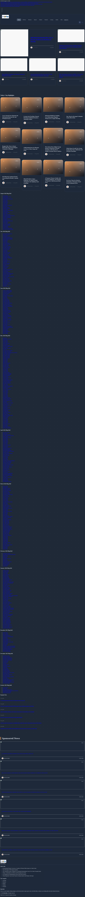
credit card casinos (6, 587)
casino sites (5, 284)
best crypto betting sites (7, 373)
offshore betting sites (6, 244)
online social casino (6, 262)
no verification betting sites (8, 473)
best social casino (6, 580)
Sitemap (14, 895)
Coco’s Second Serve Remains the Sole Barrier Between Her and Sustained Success (10, 117)
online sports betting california (8, 609)
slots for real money (6, 612)
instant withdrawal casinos (7, 238)
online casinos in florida (7, 680)
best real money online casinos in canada (10, 595)
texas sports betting (6, 578)
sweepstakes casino (6, 219)
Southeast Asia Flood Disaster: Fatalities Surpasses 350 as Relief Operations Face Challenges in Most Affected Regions (70, 47)
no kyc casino (5, 209)
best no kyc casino (6, 603)
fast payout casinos (6, 312)
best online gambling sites (7, 657)
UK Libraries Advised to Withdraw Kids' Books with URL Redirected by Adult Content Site (17, 5)
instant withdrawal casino (7, 233)
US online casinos (6, 675)
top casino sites (5, 660)
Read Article (32, 49)
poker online (5, 206)
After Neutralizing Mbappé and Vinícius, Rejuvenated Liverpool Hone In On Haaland (17, 711)
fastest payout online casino (8, 415)
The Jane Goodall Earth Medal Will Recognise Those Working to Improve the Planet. (17, 706)
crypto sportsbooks (6, 623)
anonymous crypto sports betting (9, 460)
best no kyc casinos (6, 471)
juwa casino (5, 296)
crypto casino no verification (8, 636)
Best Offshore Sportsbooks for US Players (10, 690)
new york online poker (7, 490)
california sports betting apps (8, 273)
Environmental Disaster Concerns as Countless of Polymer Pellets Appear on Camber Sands (19, 868)
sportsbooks (5, 667)
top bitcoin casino (6, 314)
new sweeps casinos (6, 223)
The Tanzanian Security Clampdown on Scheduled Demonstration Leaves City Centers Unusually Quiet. (22, 871)
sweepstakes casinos (6, 236)
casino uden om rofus (7, 605)
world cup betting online (7, 290)
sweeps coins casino (6, 292)
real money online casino (7, 659)
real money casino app (7, 505)
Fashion (40, 19)
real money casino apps (7, 477)
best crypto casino (6, 275)
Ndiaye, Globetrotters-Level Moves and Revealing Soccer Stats (14, 872)
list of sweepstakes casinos (7, 237)
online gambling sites (6, 627)
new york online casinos (7, 280)
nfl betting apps (5, 597)
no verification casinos (7, 196)
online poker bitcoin (6, 354)
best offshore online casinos (8, 295)
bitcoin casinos (5, 197)
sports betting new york (7, 590)
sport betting (5, 665)
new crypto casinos (6, 601)
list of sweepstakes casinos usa (8, 276)
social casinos (5, 267)
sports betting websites (7, 374)
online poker (5, 218)
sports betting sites (6, 212)
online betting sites (6, 357)
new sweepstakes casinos (7, 303)
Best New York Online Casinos (8, 672)
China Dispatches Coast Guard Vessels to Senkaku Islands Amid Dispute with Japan (18, 875)
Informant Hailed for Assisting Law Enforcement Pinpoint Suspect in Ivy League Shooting (52, 117)
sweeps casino (5, 277)
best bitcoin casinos (6, 248)
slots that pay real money (7, 658)
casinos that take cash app (7, 611)
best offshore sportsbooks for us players (10, 352)
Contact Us (66, 19)
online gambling (6, 669)
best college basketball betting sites (9, 554)
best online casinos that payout (8, 681)
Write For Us (2, 895)
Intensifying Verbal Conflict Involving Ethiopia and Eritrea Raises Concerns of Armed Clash (18, 728)
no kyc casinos (5, 370)
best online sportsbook (7, 283)
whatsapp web (5, 410)
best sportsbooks (6, 678)
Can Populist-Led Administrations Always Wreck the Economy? (14, 874)
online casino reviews (7, 692)
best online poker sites (7, 247)
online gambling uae (6, 650)
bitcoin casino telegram (7, 217)
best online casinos (6, 304)
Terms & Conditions (9, 895)
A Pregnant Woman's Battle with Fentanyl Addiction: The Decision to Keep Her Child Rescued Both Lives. (53, 180)
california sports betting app (8, 582)
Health (57, 19)
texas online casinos (6, 585)
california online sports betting (8, 608)
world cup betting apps (7, 377)
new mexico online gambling (8, 229)
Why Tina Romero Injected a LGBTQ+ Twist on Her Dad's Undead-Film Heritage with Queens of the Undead (71, 76)
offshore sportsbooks (6, 216)
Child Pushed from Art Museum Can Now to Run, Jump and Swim (31, 149)
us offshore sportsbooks (7, 648)
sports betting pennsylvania (8, 220)
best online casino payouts (7, 501)
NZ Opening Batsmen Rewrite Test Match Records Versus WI (12, 700)
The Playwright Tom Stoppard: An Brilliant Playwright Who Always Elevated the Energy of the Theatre (30, 830)
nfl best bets (5, 677)
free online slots (5, 411)
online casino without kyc (7, 674)
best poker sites (5, 586)
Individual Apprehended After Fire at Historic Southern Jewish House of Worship (42, 39)
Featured (46, 19)
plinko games (5, 583)
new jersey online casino (7, 689)
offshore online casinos (7, 319)
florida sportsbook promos (7, 593)
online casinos (5, 211)
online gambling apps (7, 639)
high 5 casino (5, 332)
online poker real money (7, 305)
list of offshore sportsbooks (8, 386)
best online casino (6, 207)
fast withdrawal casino (7, 437)
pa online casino (6, 571)
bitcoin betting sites (6, 397)
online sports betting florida (8, 210)
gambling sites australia (7, 691)
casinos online (5, 536)
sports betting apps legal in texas (9, 215)
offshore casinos (6, 266)
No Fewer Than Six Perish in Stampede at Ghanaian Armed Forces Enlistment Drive (73, 182)
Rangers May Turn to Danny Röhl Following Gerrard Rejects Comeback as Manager (9, 148)
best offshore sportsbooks (7, 205)
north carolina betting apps (7, 649)
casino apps (5, 688)
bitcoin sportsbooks (6, 272)
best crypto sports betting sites (8, 581)
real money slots (6, 293)
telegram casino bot (6, 563)
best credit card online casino (8, 464)
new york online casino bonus (8, 435)
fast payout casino (6, 455)
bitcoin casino (5, 254)
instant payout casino (6, 656)
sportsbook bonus (6, 673)
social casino (5, 200)
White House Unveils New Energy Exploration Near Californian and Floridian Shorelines (74, 150)
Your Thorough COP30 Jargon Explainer (10, 869)
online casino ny (6, 454)
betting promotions (6, 531)
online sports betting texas (7, 528)
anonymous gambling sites (7, 198)
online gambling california (7, 596)
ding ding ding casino (7, 348)
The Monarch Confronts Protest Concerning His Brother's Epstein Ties (10, 178)
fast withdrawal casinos (7, 481)
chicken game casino (6, 252)
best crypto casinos (6, 234)
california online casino (7, 398)
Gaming (51, 19)
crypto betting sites (6, 610)
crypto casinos (5, 227)
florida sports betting (6, 321)
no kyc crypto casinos (7, 389)
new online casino (6, 522)
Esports (35, 19)
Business (30, 19)
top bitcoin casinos (6, 372)
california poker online (7, 598)
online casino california (7, 427)
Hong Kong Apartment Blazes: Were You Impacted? (10, 6)
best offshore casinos (6, 353)
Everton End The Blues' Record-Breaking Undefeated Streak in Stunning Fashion (31, 118)
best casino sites (6, 364)
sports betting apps (6, 468)
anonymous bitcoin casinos (8, 494)
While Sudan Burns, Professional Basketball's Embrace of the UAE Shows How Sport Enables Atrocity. (19, 3)
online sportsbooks (6, 331)
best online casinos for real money (9, 646)
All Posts (24, 19)
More (62, 19)
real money (5, 663)
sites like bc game (6, 286)
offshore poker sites (6, 208)
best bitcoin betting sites (7, 404)
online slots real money (7, 318)
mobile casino (5, 560)
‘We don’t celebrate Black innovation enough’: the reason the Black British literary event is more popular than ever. (21, 4)
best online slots (6, 533)
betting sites (5, 258)
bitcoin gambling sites (7, 621)
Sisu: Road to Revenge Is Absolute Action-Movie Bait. (74, 117)
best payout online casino (7, 228)
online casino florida (6, 214)
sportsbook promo (6, 655)
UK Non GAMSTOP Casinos (8, 451)
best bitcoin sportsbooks (7, 474)
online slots (5, 337)
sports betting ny (6, 491)
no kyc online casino (6, 246)
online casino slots (6, 532)
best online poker (6, 264)
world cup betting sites (7, 380)
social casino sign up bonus (8, 614)
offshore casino (5, 245)
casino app (5, 265)
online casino (5, 213)
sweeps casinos (5, 308)
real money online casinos (7, 544)
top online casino (6, 664)
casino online (5, 543)
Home (19, 19)
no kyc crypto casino (6, 606)
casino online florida (6, 666)
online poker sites (6, 255)
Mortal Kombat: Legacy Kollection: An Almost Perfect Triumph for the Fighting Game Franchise (31, 181)
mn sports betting (6, 589)
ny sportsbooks (5, 564)
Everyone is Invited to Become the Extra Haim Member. (11, 717)
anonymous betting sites (7, 448)
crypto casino (5, 195)
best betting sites (6, 613)
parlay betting (5, 643)
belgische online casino (7, 274)
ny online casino (6, 604)
